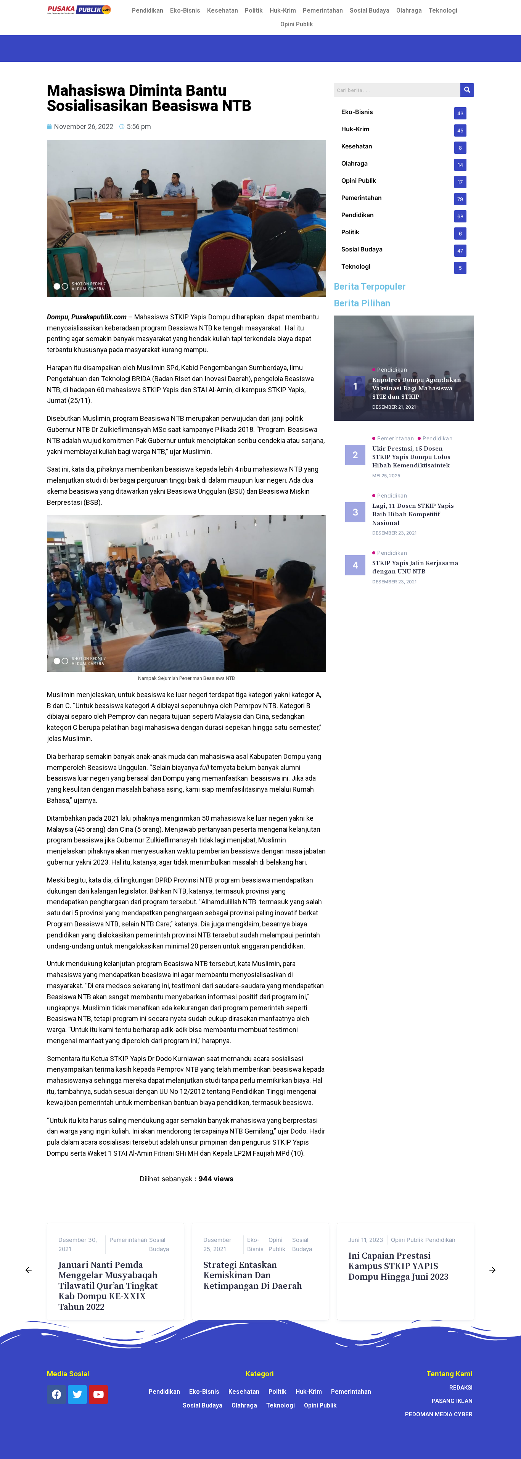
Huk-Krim (283, 10)
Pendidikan (147, 10)
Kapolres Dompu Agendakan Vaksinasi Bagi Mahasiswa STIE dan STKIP (416, 388)
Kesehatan (222, 10)
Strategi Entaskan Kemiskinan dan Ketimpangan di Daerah (252, 1275)
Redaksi (461, 1387)
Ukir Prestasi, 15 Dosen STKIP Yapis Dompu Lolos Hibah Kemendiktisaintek (411, 457)
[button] (28, 1271)
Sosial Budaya (369, 10)
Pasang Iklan (452, 1401)
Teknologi (443, 10)
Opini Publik (296, 24)
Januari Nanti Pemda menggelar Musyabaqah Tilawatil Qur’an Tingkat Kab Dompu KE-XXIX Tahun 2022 (108, 1285)
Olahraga (409, 10)
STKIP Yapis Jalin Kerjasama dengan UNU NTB (415, 567)
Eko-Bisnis (185, 10)
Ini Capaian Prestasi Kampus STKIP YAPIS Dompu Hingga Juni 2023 (398, 1266)
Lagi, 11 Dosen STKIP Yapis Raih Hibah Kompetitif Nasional (413, 514)
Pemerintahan (323, 10)
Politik (254, 10)
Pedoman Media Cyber (439, 1414)
